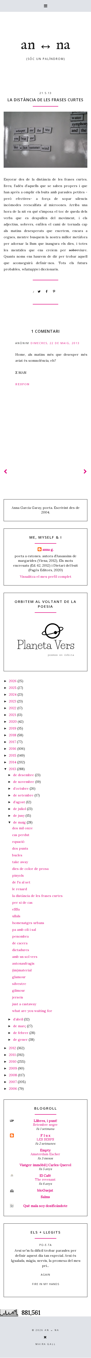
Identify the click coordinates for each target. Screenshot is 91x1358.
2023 (13, 701)
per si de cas (22, 902)
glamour (19, 977)
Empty (45, 1150)
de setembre (23, 795)
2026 (13, 681)
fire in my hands (45, 1284)
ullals (16, 916)
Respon (22, 384)
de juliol (20, 809)
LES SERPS (45, 1139)
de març (20, 1026)
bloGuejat (45, 1190)
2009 (13, 1068)
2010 (13, 1061)
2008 (13, 1075)
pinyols (18, 875)
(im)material (22, 970)
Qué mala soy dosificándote (45, 1206)
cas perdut (20, 835)
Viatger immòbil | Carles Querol (45, 1165)
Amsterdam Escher (45, 1154)
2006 (13, 1088)
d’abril (18, 1019)
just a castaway (24, 1004)
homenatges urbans (28, 923)
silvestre (19, 984)
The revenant (45, 1179)
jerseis (17, 997)
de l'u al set (21, 882)
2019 (13, 728)
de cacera (19, 943)
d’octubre (21, 788)
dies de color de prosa (30, 869)
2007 (13, 1082)
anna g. (48, 549)
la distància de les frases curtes (37, 896)
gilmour (18, 990)
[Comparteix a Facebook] (46, 291)
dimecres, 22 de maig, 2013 (55, 343)
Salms (45, 1197)
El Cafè (45, 1175)
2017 (13, 742)
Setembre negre (45, 1125)
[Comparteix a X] (39, 291)
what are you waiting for (32, 1011)
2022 (13, 708)
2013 (13, 769)
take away (20, 862)
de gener (21, 1039)
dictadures (20, 950)
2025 (13, 688)
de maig (20, 822)
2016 (13, 748)
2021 (13, 715)
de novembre (24, 782)
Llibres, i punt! (45, 1121)
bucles (17, 855)
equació (18, 841)
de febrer (21, 1033)
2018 (13, 735)
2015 (13, 755)
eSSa (16, 909)
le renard (19, 889)
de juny (19, 815)
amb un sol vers (24, 956)
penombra (20, 936)
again (45, 1274)
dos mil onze (22, 828)
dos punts (20, 848)
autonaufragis (23, 963)
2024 (13, 694)
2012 (13, 1048)
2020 (13, 721)
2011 (13, 1055)
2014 (13, 762)
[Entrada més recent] (6, 472)
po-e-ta (45, 1245)
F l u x (45, 1135)
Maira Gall (45, 1344)
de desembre (24, 775)
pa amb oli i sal (24, 929)
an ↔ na (45, 45)
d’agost (19, 802)
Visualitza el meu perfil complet (45, 576)
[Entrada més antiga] (85, 472)
